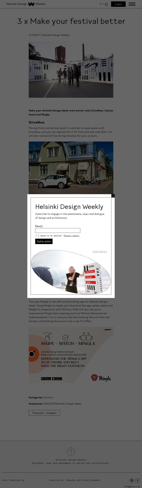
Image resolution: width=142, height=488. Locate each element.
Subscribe (44, 241)
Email (39, 226)
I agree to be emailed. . (59, 236)
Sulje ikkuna (100, 251)
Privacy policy (71, 236)
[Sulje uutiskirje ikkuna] (113, 196)
